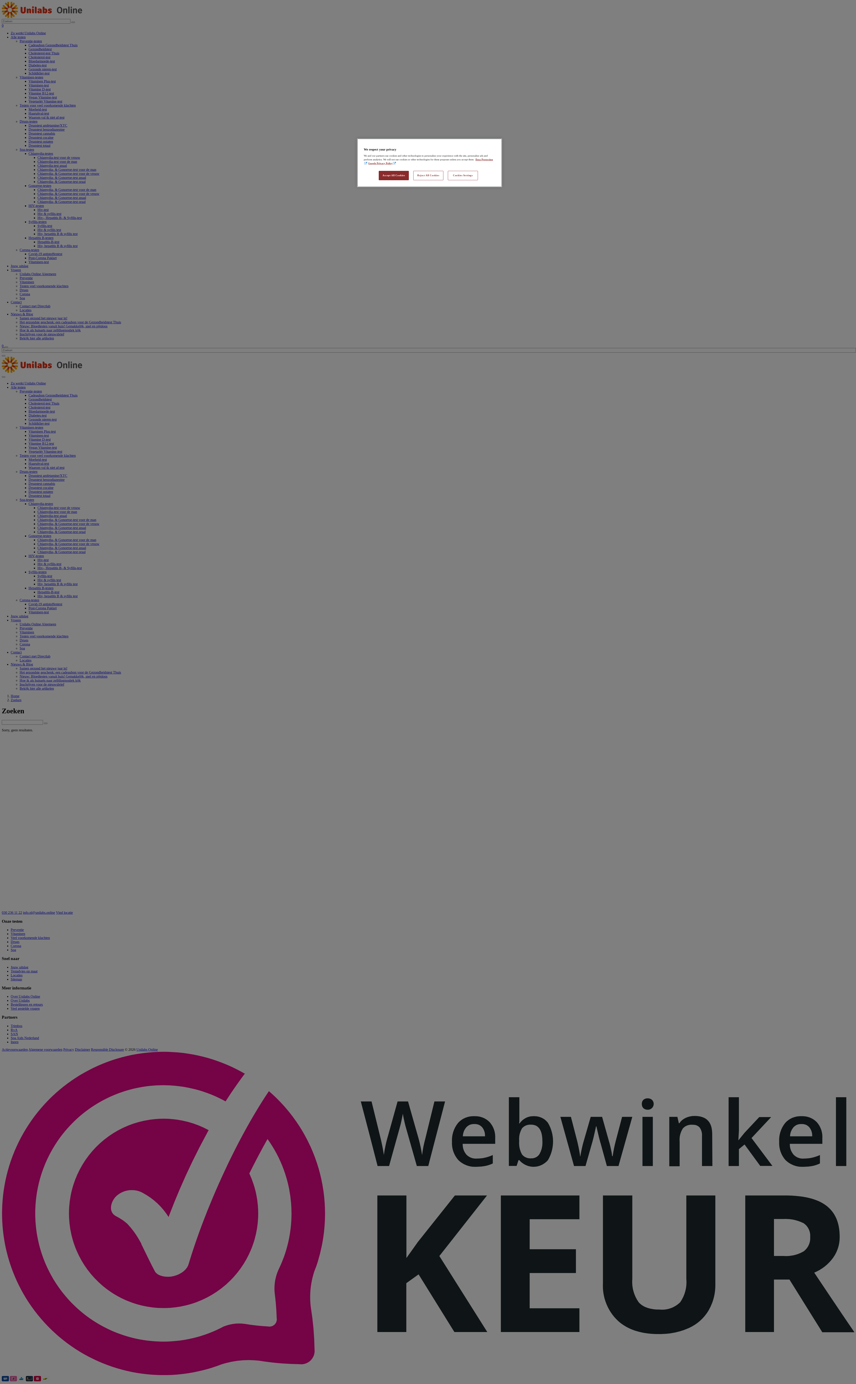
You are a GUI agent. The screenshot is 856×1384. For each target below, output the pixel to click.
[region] (429, 163)
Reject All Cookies (428, 175)
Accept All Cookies (394, 175)
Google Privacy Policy (380, 163)
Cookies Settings (463, 175)
